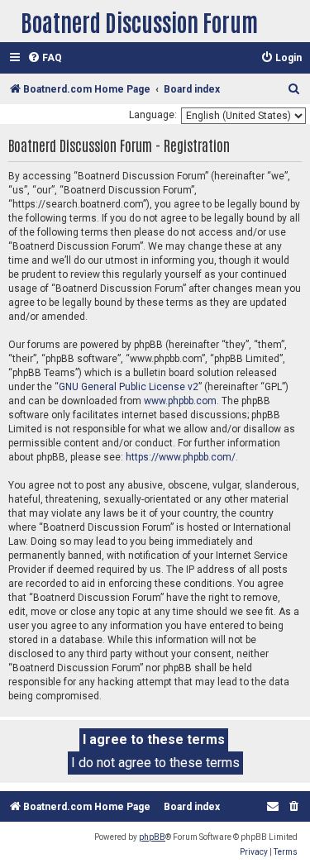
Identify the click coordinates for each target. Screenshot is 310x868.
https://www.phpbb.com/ (181, 457)
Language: (153, 115)
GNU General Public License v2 (128, 387)
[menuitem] (44, 58)
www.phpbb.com (180, 401)
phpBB (152, 837)
